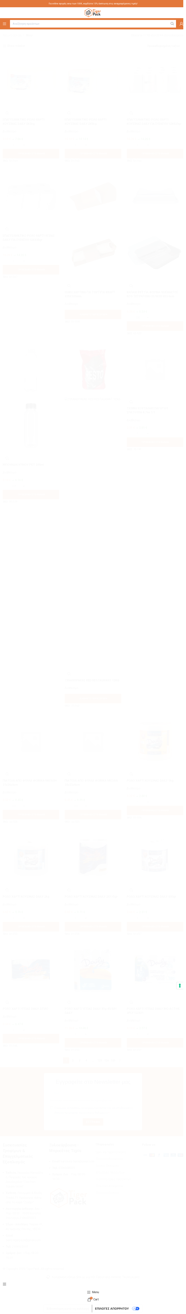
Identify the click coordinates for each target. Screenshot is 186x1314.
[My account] (181, 23)
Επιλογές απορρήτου (112, 1308)
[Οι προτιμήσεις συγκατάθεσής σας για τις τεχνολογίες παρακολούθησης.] (179, 985)
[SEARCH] (172, 24)
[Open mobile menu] (4, 23)
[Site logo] (93, 12)
